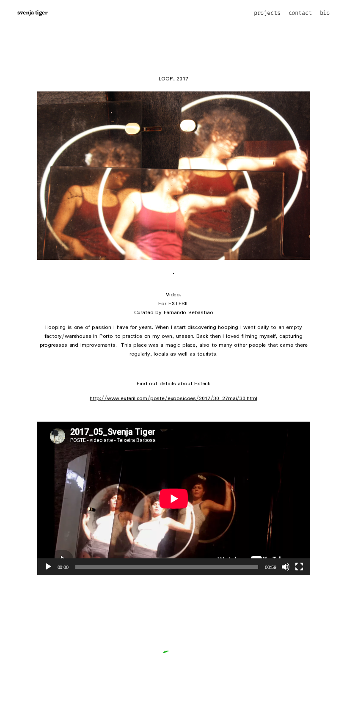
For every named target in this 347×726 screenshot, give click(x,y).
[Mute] (285, 567)
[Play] (48, 567)
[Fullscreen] (299, 567)
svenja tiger (32, 13)
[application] (173, 498)
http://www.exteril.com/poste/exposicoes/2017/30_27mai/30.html (173, 398)
